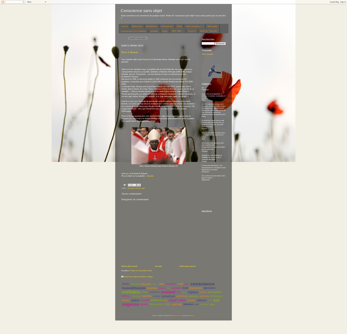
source (144, 304)
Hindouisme (137, 26)
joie (178, 292)
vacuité (177, 304)
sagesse (130, 304)
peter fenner (204, 296)
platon (135, 300)
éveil (185, 288)
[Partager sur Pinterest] (139, 185)
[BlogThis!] (131, 185)
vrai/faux (204, 304)
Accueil (124, 26)
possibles (145, 300)
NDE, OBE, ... (178, 31)
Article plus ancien (187, 266)
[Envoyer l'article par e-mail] (124, 185)
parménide (182, 296)
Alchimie (154, 31)
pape (143, 188)
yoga (211, 304)
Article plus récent (129, 266)
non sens (136, 296)
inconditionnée (133, 288)
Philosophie (212, 26)
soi (216, 300)
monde (124, 296)
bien (161, 284)
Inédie (165, 31)
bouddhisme (171, 284)
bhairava (155, 284)
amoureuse (135, 284)
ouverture (156, 296)
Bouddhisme (151, 26)
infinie (145, 292)
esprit (169, 288)
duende (152, 288)
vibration (188, 304)
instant (168, 292)
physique (126, 300)
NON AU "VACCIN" (209, 31)
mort (129, 296)
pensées (193, 296)
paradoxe (168, 296)
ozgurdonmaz (176, 315)
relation (182, 300)
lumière (203, 292)
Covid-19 (192, 31)
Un (167, 304)
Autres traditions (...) (194, 26)
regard (165, 300)
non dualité (214, 292)
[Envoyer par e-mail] (129, 185)
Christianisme (167, 26)
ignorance (209, 288)
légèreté (184, 292)
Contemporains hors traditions (133, 31)
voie (196, 304)
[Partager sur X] (134, 185)
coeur (186, 284)
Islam (179, 26)
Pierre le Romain (129, 52)
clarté (180, 284)
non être (147, 296)
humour (138, 188)
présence (156, 300)
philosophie (217, 296)
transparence (156, 304)
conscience (203, 283)
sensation (191, 300)
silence (202, 300)
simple (210, 300)
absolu (125, 284)
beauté (146, 284)
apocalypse (131, 188)
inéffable (131, 292)
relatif (173, 300)
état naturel (176, 288)
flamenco (195, 288)
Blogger (191, 315)
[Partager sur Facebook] (137, 185)
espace (162, 288)
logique (193, 292)
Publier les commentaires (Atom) (141, 270)
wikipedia (150, 176)
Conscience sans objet (141, 10)
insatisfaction (154, 292)
